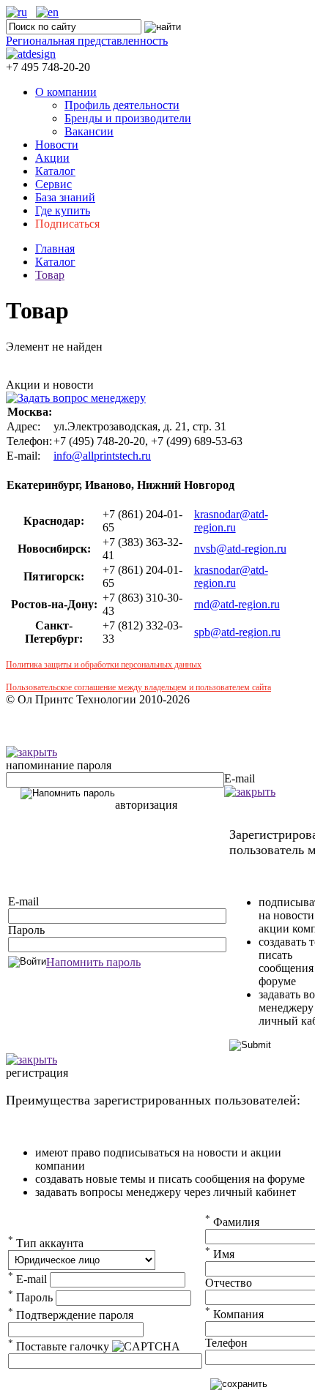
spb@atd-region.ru (237, 632)
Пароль (26, 930)
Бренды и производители (127, 118)
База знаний (65, 197)
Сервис (53, 184)
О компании (66, 92)
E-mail (239, 778)
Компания (234, 1314)
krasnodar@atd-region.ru (231, 521)
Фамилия (232, 1222)
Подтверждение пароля (70, 1315)
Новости (56, 144)
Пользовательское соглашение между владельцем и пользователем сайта (138, 687)
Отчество (228, 1282)
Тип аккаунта (46, 1243)
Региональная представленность (87, 40)
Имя (219, 1254)
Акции (52, 158)
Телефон (226, 1343)
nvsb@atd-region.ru (240, 548)
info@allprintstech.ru (102, 455)
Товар (49, 275)
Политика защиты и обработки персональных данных (103, 664)
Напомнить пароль (93, 962)
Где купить (62, 210)
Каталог (55, 171)
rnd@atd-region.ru (237, 604)
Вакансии (89, 131)
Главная (55, 248)
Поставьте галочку (58, 1346)
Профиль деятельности (121, 105)
